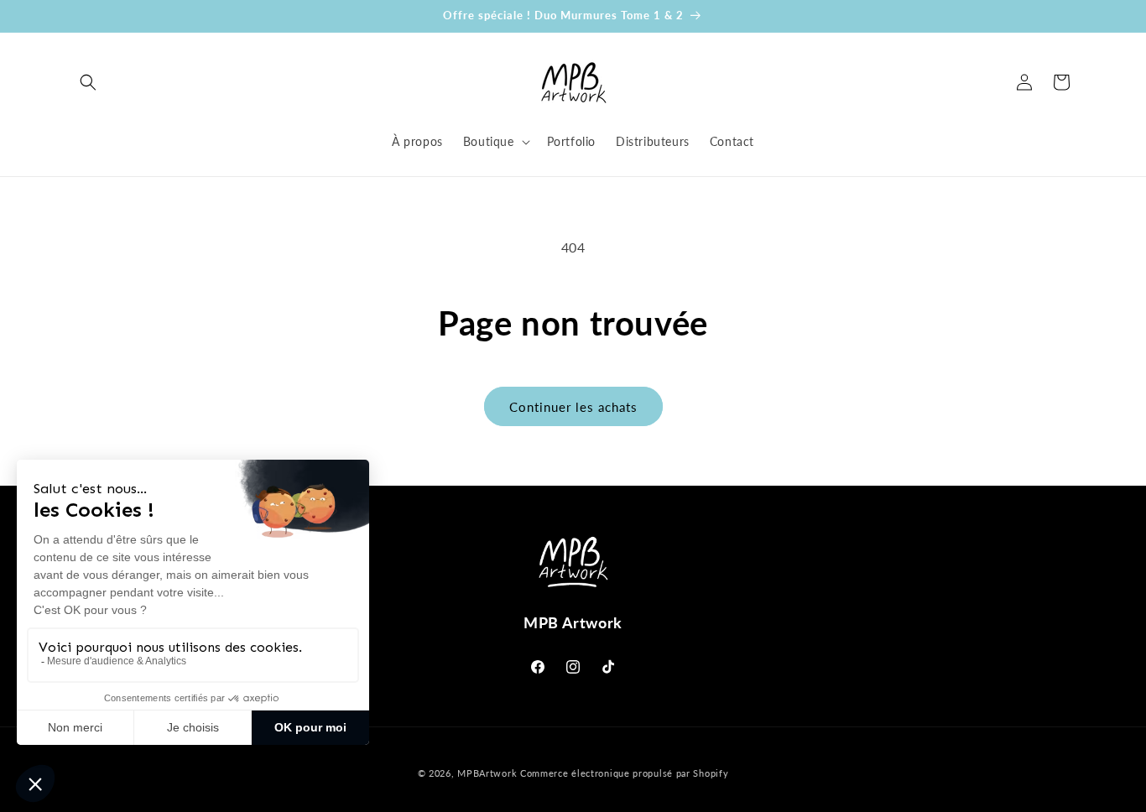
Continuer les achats (573, 406)
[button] (88, 82)
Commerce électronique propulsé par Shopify (624, 773)
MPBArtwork (487, 773)
